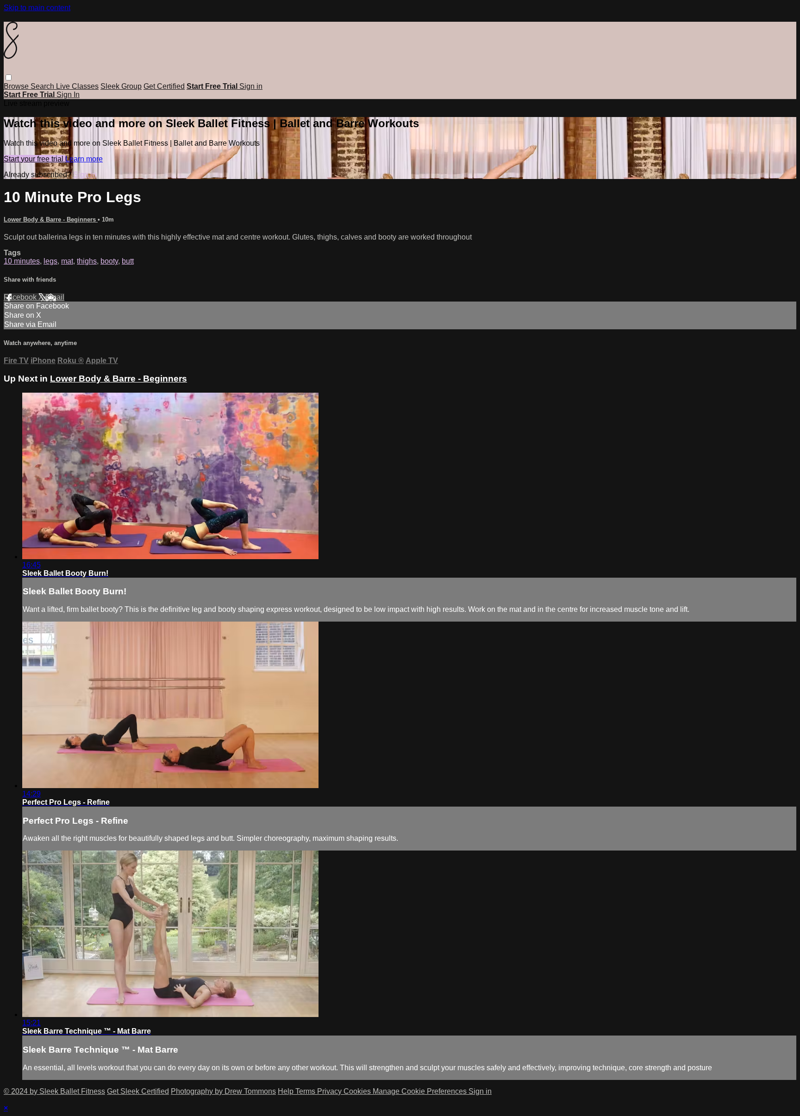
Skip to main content (37, 8)
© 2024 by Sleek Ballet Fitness (54, 1091)
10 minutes (22, 261)
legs (50, 261)
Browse (17, 86)
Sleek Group (121, 86)
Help (286, 1091)
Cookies (358, 1091)
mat (67, 261)
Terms (306, 1091)
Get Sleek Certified (138, 1091)
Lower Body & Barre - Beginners (51, 219)
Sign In (68, 95)
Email (54, 297)
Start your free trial (34, 159)
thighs (87, 261)
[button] (9, 77)
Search (43, 86)
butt (128, 261)
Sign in (250, 86)
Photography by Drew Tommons (223, 1091)
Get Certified (164, 86)
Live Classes (77, 86)
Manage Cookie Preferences (421, 1091)
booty (109, 261)
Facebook (21, 297)
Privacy (330, 1091)
